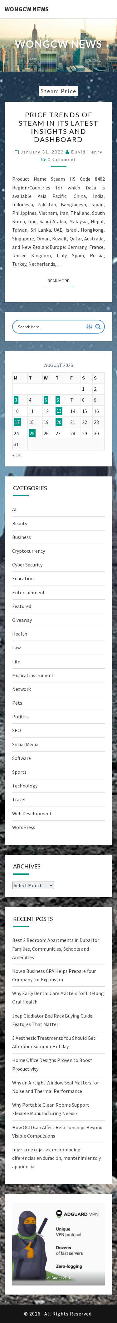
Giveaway (22, 620)
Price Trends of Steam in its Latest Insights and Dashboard (58, 126)
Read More (60, 281)
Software (21, 758)
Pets (17, 703)
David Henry (87, 151)
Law (16, 647)
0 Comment (62, 159)
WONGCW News (27, 9)
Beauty (19, 523)
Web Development (32, 813)
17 (17, 422)
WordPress (23, 827)
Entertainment (28, 592)
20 (58, 422)
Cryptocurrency (28, 551)
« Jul (17, 454)
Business (21, 537)
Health (19, 634)
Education (23, 578)
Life (16, 661)
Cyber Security (27, 564)
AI (14, 509)
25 (32, 433)
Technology (24, 785)
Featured (21, 606)
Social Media (25, 744)
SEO (16, 730)
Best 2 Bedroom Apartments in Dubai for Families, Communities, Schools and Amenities (55, 948)
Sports (19, 772)
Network (21, 689)
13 (58, 411)
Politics (20, 716)
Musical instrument (33, 675)
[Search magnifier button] (98, 326)
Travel (19, 799)
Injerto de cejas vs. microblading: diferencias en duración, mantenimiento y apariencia (56, 1158)
